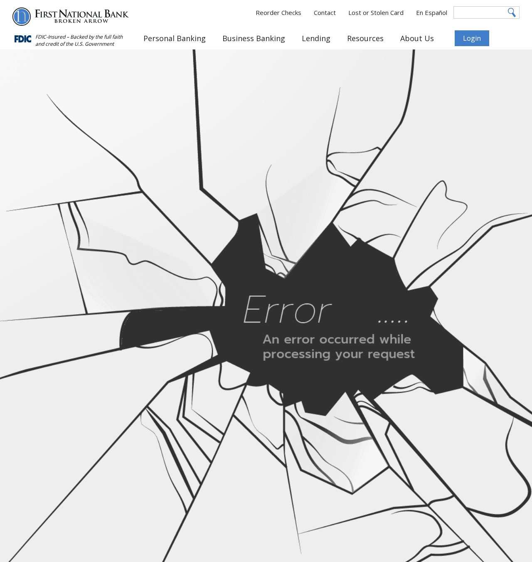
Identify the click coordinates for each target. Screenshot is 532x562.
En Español (431, 12)
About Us (417, 38)
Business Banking (253, 38)
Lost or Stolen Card (376, 12)
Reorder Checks (278, 12)
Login (472, 38)
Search (512, 12)
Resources (365, 38)
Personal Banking (174, 38)
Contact (325, 12)
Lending (316, 38)
